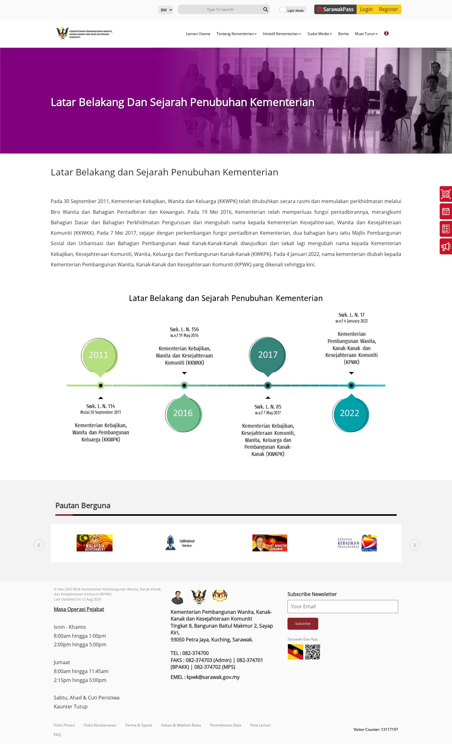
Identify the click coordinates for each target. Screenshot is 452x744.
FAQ (57, 734)
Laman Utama (198, 33)
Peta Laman (260, 725)
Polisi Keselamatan (100, 725)
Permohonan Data (225, 725)
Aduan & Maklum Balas (181, 725)
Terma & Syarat (138, 725)
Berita (343, 33)
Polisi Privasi (64, 725)
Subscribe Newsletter (312, 594)
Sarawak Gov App (302, 639)
